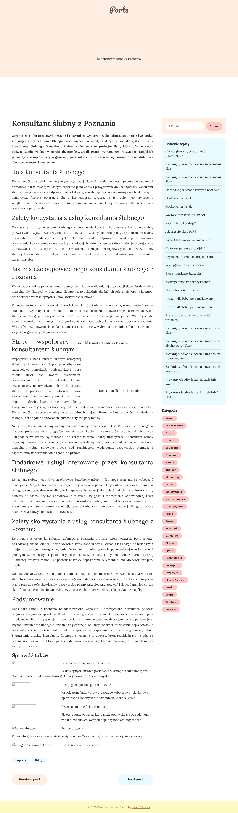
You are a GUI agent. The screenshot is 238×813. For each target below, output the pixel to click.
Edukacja (171, 448)
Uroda (169, 587)
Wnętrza (170, 602)
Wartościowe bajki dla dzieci (185, 215)
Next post (135, 779)
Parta (119, 9)
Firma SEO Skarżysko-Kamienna (187, 240)
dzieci (110, 490)
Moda (169, 484)
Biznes (169, 418)
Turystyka (172, 572)
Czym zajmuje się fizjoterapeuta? (84, 706)
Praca (169, 514)
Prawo (169, 521)
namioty (17, 496)
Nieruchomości (175, 499)
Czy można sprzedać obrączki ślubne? (191, 257)
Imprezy (21, 760)
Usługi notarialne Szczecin (79, 745)
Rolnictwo (171, 536)
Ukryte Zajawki (175, 580)
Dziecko (170, 440)
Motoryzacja (173, 492)
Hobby (169, 462)
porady (46, 316)
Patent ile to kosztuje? (180, 223)
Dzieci (169, 433)
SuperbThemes (141, 807)
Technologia (173, 558)
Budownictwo (174, 425)
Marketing (172, 477)
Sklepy (169, 543)
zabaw (34, 496)
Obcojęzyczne (174, 506)
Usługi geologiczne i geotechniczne (86, 685)
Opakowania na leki (179, 198)
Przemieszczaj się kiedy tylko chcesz (86, 663)
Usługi (39, 760)
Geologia (171, 455)
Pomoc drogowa (72, 728)
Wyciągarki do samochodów (184, 265)
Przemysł (171, 528)
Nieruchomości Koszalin (182, 290)
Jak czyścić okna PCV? (180, 231)
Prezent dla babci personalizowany (189, 298)
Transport (172, 565)
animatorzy (139, 490)
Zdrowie (170, 609)
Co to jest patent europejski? (185, 248)
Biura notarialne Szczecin (183, 273)
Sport (169, 550)
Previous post (29, 779)
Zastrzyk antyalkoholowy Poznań (187, 282)
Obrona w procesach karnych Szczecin (192, 190)
